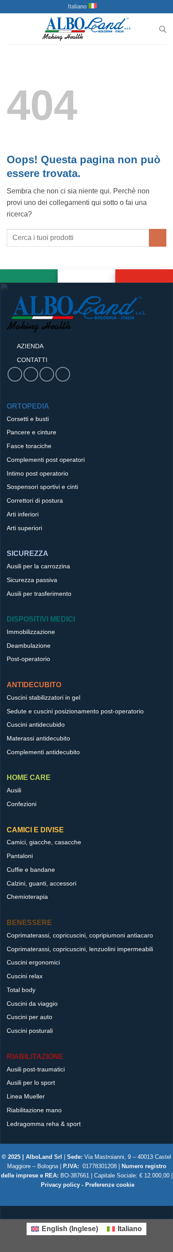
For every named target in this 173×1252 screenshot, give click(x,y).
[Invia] (157, 237)
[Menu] (12, 29)
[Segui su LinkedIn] (62, 374)
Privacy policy (60, 1184)
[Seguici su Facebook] (15, 374)
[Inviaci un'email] (31, 374)
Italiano (77, 6)
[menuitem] (64, 1229)
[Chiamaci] (46, 374)
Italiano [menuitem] (130, 1228)
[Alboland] (86, 28)
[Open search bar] (162, 29)
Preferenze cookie (109, 1184)
